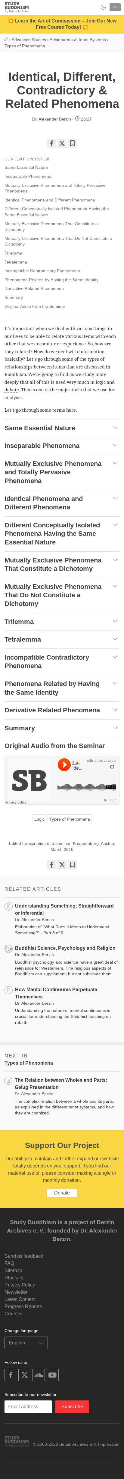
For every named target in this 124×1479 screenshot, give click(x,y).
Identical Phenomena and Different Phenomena (50, 200)
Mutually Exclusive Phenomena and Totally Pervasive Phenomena (55, 188)
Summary (14, 297)
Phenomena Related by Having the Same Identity (52, 279)
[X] (62, 143)
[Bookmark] (72, 143)
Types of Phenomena (69, 819)
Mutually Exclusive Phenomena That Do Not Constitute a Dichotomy (58, 241)
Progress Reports (23, 1306)
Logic (39, 819)
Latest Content (20, 1299)
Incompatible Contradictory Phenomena (43, 270)
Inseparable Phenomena (29, 176)
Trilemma (14, 253)
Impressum (108, 1444)
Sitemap (13, 1270)
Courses (14, 1313)
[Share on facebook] (51, 143)
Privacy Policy (20, 1284)
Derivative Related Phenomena (35, 288)
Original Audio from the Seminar (35, 306)
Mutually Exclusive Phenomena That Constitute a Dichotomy (51, 226)
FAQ (9, 1263)
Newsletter (16, 1292)
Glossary (14, 1277)
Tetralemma (16, 262)
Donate (62, 1192)
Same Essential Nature (27, 167)
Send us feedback (24, 1256)
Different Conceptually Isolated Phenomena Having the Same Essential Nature (57, 211)
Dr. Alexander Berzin (51, 119)
